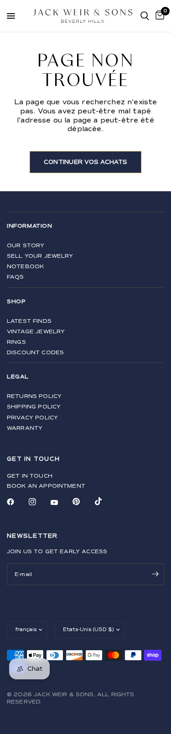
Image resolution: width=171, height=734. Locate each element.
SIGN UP (85, 441)
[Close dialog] (159, 299)
